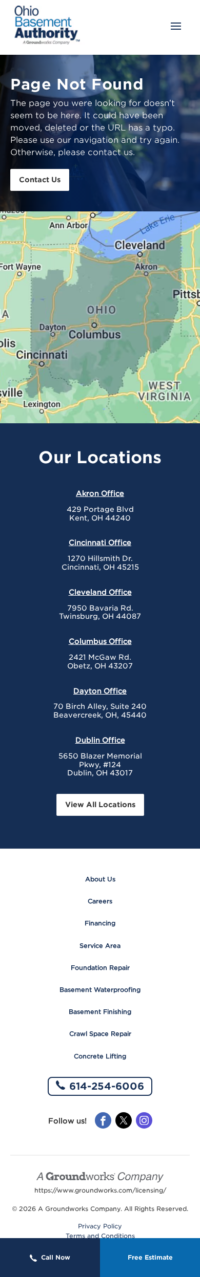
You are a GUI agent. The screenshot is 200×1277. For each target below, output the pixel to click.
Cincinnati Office (100, 542)
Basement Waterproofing (100, 989)
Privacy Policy (100, 1226)
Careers (100, 901)
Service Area (100, 945)
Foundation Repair (100, 967)
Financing (100, 923)
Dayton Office (100, 691)
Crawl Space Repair (100, 1033)
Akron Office (100, 493)
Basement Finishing (100, 1011)
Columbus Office (100, 641)
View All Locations (100, 804)
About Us (100, 879)
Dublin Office (100, 740)
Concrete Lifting (100, 1056)
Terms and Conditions (100, 1236)
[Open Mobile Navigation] (176, 27)
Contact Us (40, 180)
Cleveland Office (100, 592)
